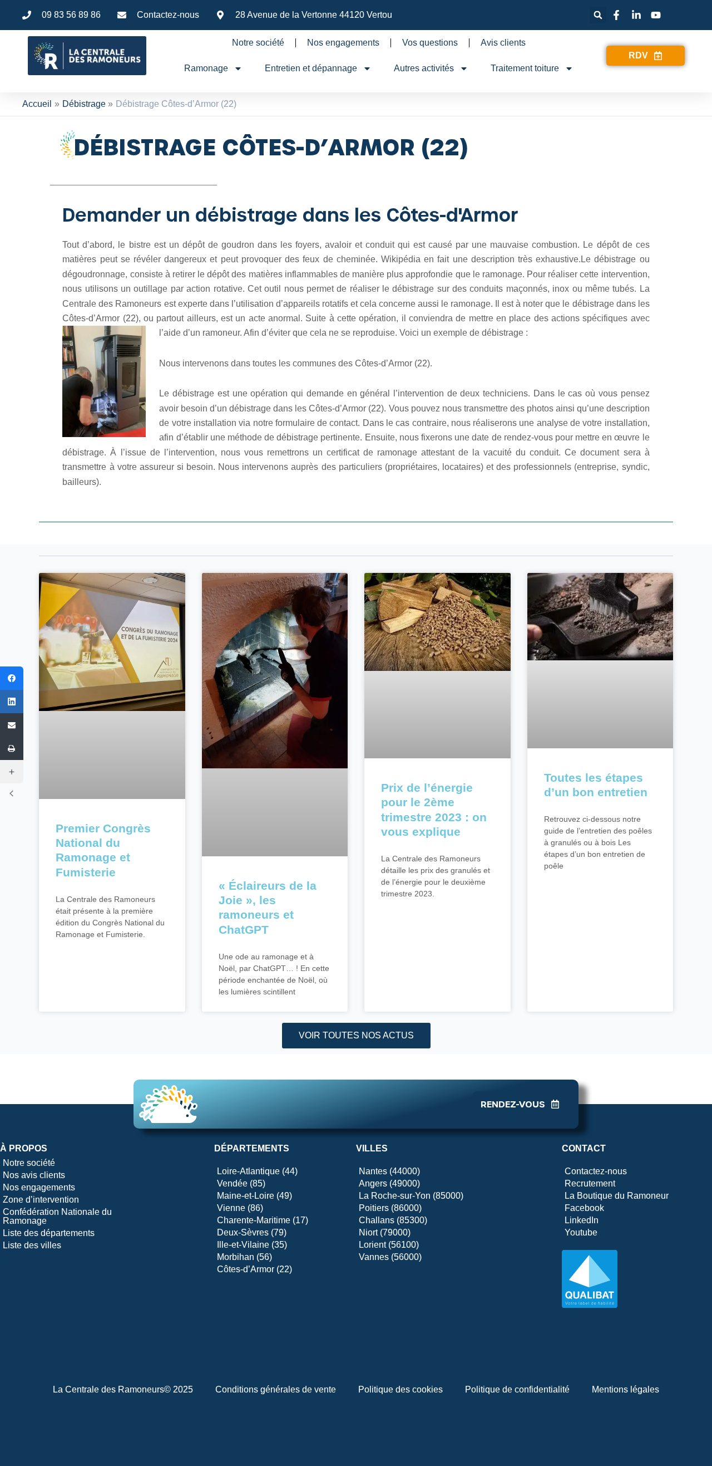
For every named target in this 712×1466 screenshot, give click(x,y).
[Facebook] (11, 678)
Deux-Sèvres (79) (251, 1232)
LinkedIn (582, 1220)
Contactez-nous (596, 1171)
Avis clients (503, 42)
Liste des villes (32, 1245)
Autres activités (424, 68)
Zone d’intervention (41, 1199)
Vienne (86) (240, 1208)
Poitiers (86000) (390, 1208)
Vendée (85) (241, 1183)
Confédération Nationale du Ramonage (57, 1216)
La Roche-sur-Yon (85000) (411, 1195)
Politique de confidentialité (517, 1389)
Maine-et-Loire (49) (254, 1195)
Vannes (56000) (390, 1257)
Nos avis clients (34, 1175)
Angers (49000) (389, 1183)
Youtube (581, 1232)
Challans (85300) (393, 1220)
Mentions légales (625, 1389)
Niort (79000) (385, 1232)
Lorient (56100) (389, 1244)
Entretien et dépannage (311, 68)
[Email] (11, 725)
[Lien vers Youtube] (657, 15)
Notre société (258, 42)
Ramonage (206, 68)
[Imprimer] (11, 748)
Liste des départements (49, 1233)
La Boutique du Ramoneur (617, 1195)
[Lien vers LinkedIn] (638, 15)
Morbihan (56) (244, 1257)
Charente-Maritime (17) (262, 1220)
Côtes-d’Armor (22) (254, 1269)
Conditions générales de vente (275, 1389)
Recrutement (590, 1183)
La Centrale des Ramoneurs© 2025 (123, 1389)
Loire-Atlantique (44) (257, 1171)
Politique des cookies (400, 1389)
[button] (598, 15)
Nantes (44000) (389, 1171)
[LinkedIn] (11, 701)
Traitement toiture (525, 68)
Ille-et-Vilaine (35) (252, 1244)
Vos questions (430, 42)
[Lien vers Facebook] (618, 15)
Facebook (584, 1208)
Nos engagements (343, 42)
